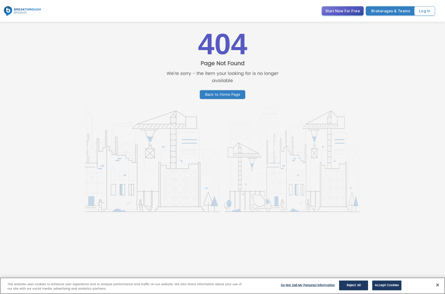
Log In (424, 11)
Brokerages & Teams (390, 11)
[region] (222, 286)
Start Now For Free (342, 11)
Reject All (354, 285)
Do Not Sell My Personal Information (308, 285)
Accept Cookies (387, 285)
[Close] (437, 285)
